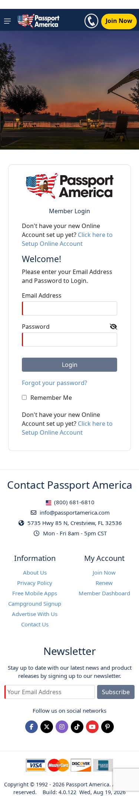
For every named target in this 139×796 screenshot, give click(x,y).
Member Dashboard (104, 593)
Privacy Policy (34, 582)
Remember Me (51, 398)
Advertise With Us (34, 614)
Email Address (42, 295)
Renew (104, 582)
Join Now (104, 572)
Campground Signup (34, 603)
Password (36, 326)
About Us (35, 572)
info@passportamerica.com (74, 512)
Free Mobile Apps (34, 593)
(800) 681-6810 (74, 502)
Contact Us (35, 624)
